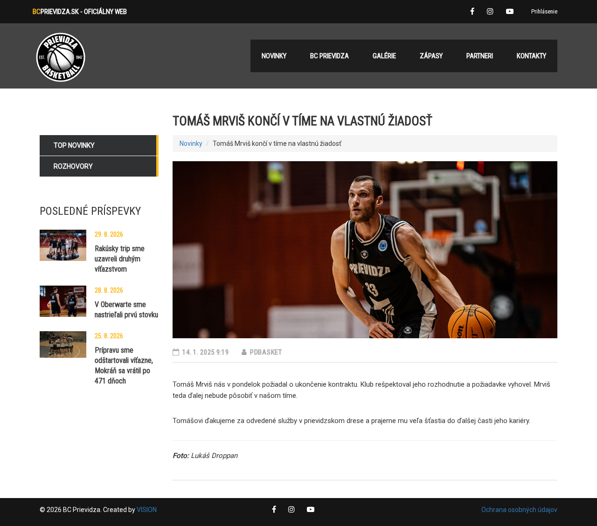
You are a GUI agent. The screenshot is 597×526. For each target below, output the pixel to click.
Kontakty (531, 56)
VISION (147, 509)
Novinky (191, 143)
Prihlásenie (544, 11)
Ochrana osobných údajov (519, 509)
